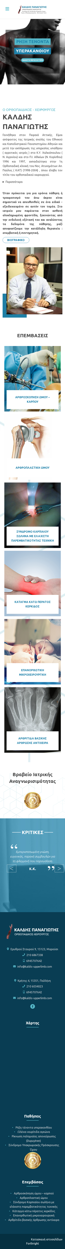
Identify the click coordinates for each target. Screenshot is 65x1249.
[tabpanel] (32, 859)
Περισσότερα (14, 181)
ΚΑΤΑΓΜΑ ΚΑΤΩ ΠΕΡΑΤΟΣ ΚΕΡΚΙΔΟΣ (33, 604)
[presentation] (5, 49)
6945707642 (34, 960)
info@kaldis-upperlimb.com (34, 966)
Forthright (32, 1243)
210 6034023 (35, 986)
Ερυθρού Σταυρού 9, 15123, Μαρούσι (34, 949)
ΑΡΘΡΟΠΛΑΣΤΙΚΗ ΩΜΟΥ (32, 467)
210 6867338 (35, 955)
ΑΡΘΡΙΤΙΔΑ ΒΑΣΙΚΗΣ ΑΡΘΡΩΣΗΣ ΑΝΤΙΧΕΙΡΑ (32, 741)
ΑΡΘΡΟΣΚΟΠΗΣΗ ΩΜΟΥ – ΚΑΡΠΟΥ (32, 399)
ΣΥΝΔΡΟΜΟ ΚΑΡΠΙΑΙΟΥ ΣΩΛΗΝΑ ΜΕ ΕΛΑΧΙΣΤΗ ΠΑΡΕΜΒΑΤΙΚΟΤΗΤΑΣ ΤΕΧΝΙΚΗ (32, 536)
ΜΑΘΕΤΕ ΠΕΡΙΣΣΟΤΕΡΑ (32, 60)
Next (56, 868)
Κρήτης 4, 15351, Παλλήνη (34, 980)
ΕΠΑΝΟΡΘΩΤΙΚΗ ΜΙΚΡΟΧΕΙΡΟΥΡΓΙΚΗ (32, 672)
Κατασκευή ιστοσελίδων (46, 1239)
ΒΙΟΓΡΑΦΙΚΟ (16, 240)
